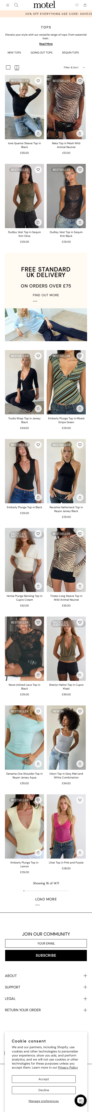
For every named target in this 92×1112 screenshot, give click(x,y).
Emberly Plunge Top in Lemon (24, 864)
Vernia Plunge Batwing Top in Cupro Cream (24, 598)
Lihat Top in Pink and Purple (66, 862)
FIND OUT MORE (46, 295)
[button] (38, 80)
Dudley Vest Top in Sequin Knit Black (66, 234)
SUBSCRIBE (46, 955)
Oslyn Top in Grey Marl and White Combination (66, 775)
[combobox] (16, 5)
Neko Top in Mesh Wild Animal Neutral (66, 145)
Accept (43, 1079)
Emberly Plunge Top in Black (24, 507)
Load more (46, 899)
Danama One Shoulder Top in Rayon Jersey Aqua (24, 775)
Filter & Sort (71, 67)
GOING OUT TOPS (41, 52)
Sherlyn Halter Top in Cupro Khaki (66, 686)
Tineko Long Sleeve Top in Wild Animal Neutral (66, 598)
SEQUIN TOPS (70, 52)
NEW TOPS (14, 52)
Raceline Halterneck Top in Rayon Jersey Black (66, 509)
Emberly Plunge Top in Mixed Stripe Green (66, 420)
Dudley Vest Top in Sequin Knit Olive (24, 234)
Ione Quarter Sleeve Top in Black (24, 145)
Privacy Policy (68, 1067)
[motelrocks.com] (44, 5)
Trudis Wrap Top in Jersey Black (24, 420)
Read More (46, 44)
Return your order (23, 1010)
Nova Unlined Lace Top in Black (24, 686)
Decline (43, 1090)
